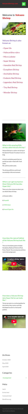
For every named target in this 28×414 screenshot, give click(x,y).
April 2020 (5, 366)
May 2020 (5, 363)
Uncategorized (7, 378)
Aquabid (6, 200)
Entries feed (5, 392)
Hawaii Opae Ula (8, 209)
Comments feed (6, 396)
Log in (4, 389)
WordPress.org (6, 399)
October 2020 (6, 360)
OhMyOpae (7, 205)
